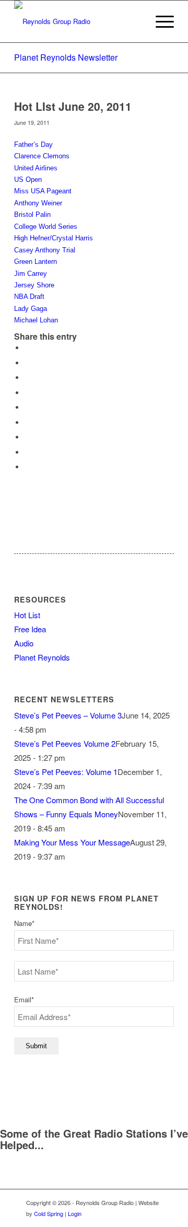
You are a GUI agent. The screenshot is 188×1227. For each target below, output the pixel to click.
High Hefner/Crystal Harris (53, 238)
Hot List (27, 614)
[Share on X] (27, 363)
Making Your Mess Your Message (72, 842)
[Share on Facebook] (27, 348)
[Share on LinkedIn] (27, 407)
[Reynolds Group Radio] (78, 21)
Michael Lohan (36, 320)
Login (74, 1213)
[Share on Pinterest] (27, 393)
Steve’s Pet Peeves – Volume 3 (68, 715)
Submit (36, 1046)
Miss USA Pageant (43, 191)
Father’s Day (33, 144)
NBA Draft (29, 296)
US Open (28, 179)
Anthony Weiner (38, 203)
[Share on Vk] (27, 437)
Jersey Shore (34, 285)
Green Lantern (35, 261)
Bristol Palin (32, 214)
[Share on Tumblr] (27, 422)
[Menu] (159, 21)
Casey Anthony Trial (44, 250)
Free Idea (30, 628)
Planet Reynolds (42, 657)
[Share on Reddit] (27, 452)
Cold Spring (48, 1213)
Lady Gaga (30, 308)
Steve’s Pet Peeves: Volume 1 (66, 771)
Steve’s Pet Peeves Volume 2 (64, 743)
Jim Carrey (30, 273)
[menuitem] (159, 21)
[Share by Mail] (27, 467)
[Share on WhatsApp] (27, 378)
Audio (23, 643)
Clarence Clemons (41, 156)
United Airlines (35, 168)
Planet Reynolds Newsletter (66, 57)
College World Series (45, 226)
